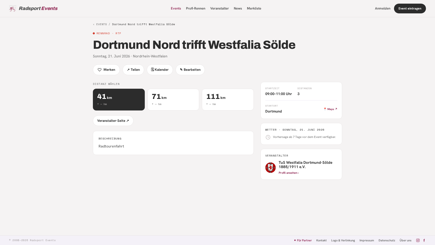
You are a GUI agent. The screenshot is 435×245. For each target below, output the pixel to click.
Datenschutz (387, 240)
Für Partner (304, 240)
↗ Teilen (133, 69)
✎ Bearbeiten (190, 69)
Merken (109, 69)
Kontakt (321, 240)
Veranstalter (219, 8)
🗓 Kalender (160, 69)
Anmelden (382, 8)
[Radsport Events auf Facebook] (424, 240)
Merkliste (254, 8)
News (238, 8)
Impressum (367, 240)
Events (176, 8)
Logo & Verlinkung (343, 240)
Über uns (405, 240)
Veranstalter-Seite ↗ (113, 120)
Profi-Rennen (195, 8)
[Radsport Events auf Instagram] (418, 240)
